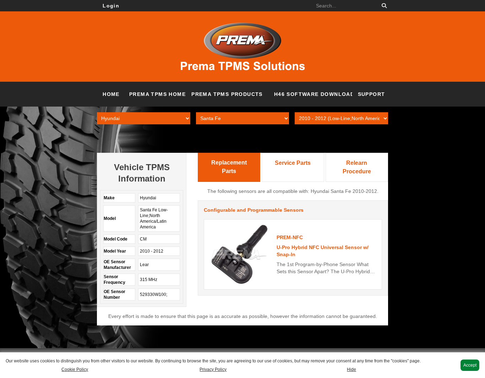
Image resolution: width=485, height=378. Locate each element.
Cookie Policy (74, 369)
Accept (469, 365)
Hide (351, 369)
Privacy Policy (213, 369)
